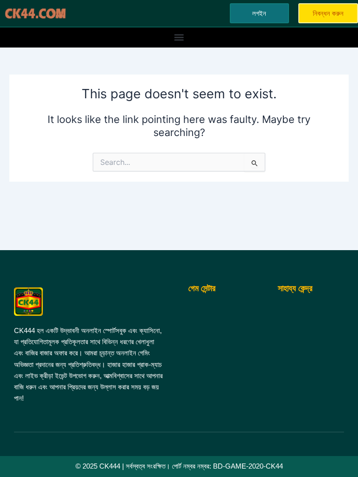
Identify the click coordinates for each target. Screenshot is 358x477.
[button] (179, 37)
